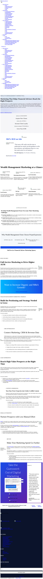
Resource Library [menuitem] (6, 553)
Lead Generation (8, 15)
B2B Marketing (8, 12)
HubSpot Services (8, 24)
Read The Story (9, 155)
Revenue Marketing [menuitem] (6, 544)
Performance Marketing (9, 16)
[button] (21, 2)
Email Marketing (8, 23)
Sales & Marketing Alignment (10, 29)
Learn (4, 35)
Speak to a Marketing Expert (6, 112)
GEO (6, 31)
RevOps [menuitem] (4, 545)
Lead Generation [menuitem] (6, 542)
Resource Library (8, 38)
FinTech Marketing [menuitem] (34, 506)
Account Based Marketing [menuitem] (7, 536)
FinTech (6, 8)
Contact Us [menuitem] (5, 558)
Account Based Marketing (10, 11)
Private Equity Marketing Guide (11, 42)
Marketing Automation (9, 25)
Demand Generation (8, 13)
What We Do (5, 10)
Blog (6, 36)
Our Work (5, 34)
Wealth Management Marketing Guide (12, 41)
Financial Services (8, 7)
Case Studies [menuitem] (5, 552)
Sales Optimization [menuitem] (6, 546)
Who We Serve (5, 4)
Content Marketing (8, 21)
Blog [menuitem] (3, 551)
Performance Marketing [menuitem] (7, 543)
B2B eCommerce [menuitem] (6, 537)
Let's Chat (14, 155)
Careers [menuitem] (4, 559)
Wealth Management (8, 6)
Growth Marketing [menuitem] (6, 540)
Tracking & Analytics (9, 32)
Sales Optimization (8, 19)
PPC (6, 28)
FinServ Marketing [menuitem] (39, 506)
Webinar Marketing (8, 33)
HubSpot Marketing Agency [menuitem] (8, 541)
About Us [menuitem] (4, 557)
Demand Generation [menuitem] (6, 539)
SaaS (6, 9)
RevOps (6, 18)
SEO (6, 30)
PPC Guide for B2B (8, 44)
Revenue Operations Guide (10, 43)
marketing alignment (35, 446)
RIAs (6, 5)
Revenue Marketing (8, 17)
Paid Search (7, 26)
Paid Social (7, 27)
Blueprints (5, 39)
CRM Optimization (8, 22)
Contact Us (3, 46)
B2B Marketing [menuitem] (5, 538)
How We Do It (5, 20)
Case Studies (7, 37)
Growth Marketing (8, 14)
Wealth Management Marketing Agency (12, 40)
